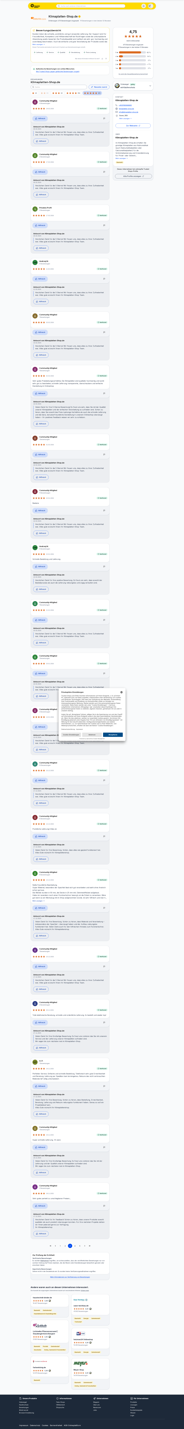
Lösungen (133, 1405)
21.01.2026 (50, 610)
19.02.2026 (50, 108)
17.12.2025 (37, 791)
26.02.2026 (37, 129)
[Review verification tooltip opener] (79, 16)
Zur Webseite (132, 126)
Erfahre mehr (85, 1290)
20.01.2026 (50, 663)
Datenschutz (35, 1425)
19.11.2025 (50, 1069)
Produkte (133, 1402)
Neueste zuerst (100, 87)
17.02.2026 (50, 162)
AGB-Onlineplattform (72, 1425)
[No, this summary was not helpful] (106, 58)
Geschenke (37, 1350)
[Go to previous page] (55, 1246)
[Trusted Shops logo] (35, 6)
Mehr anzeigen (124, 118)
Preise (132, 1407)
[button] (143, 6)
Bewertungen (24, 1407)
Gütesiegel (23, 1402)
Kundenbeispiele (136, 1410)
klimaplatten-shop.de (126, 109)
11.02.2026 (50, 269)
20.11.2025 (50, 1010)
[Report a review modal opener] (104, 118)
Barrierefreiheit (56, 1425)
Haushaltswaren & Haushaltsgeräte (45, 1314)
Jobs (95, 1410)
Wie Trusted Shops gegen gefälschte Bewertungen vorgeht (57, 71)
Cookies (45, 1425)
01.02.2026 (50, 445)
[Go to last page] (90, 1246)
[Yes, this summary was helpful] (102, 58)
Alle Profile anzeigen (132, 176)
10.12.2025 (50, 956)
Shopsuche (60, 1407)
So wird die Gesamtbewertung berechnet (133, 74)
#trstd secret (23, 1410)
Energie (86, 1318)
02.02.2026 (50, 376)
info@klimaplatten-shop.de (128, 112)
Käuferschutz (23, 1405)
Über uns (96, 1405)
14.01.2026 (50, 717)
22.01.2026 (50, 498)
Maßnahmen (44, 1261)
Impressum (23, 1425)
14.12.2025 (50, 824)
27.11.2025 (37, 1033)
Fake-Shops (60, 1402)
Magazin (96, 1402)
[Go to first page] (50, 1246)
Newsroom (97, 1407)
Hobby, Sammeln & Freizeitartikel (54, 1350)
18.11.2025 (50, 1193)
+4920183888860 (125, 105)
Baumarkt (120, 162)
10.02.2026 (37, 343)
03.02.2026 (50, 322)
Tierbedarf (78, 1322)
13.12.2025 (50, 880)
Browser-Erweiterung (26, 1413)
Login (132, 1415)
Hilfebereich (60, 1405)
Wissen (132, 1413)
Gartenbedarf (47, 1310)
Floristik (45, 1346)
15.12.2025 (50, 770)
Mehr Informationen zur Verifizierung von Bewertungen (70, 1277)
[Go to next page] (85, 1246)
